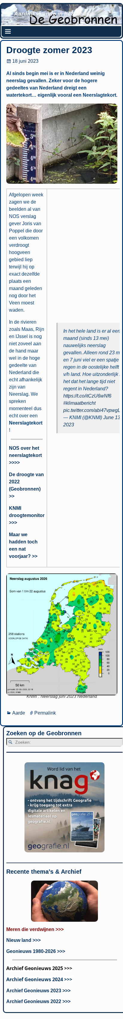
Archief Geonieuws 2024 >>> (39, 979)
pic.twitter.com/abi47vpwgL (91, 410)
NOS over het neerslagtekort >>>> (25, 455)
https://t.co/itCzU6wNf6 (87, 395)
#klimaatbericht (79, 403)
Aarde (18, 712)
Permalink (45, 712)
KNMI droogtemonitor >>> (26, 515)
